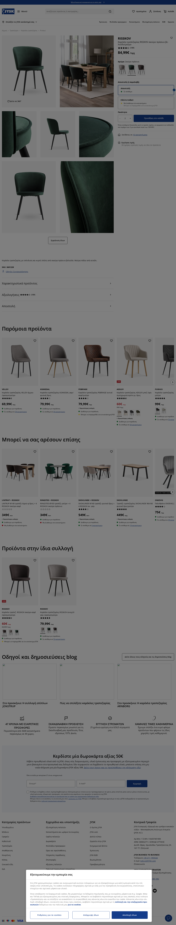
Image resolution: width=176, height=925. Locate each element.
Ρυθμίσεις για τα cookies (49, 915)
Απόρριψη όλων (91, 915)
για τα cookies (74, 904)
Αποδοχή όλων (130, 915)
